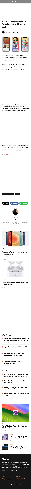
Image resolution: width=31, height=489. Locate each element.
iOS (12, 194)
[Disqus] (15, 310)
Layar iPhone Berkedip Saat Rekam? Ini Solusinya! (16, 394)
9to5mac (6, 154)
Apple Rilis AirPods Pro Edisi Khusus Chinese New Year (15, 283)
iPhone (4, 17)
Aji (7, 31)
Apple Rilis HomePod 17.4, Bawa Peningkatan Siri (14, 362)
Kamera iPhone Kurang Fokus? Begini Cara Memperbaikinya (16, 388)
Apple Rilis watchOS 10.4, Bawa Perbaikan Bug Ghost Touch (14, 354)
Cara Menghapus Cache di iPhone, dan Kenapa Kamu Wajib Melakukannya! (16, 375)
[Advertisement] (15, 9)
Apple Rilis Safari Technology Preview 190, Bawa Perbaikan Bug (14, 427)
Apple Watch (6, 194)
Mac (3, 423)
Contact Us (4, 476)
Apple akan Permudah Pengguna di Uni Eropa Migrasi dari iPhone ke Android (16, 339)
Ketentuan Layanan (20, 478)
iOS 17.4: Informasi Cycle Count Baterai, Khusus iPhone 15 (19, 437)
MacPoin (15, 1)
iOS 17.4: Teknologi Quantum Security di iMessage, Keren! (18, 447)
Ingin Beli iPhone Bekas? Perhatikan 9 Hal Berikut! (16, 381)
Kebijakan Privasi (6, 479)
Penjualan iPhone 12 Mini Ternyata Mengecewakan (14, 253)
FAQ (3, 478)
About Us (18, 476)
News (8, 17)
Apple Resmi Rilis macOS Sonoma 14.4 (16, 347)
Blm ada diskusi (16, 32)
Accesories (5, 279)
